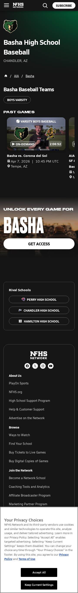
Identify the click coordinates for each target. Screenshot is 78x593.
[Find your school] (45, 5)
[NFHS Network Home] (18, 5)
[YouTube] (51, 366)
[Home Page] (5, 75)
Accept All (39, 572)
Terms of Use (27, 559)
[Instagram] (43, 366)
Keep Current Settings (39, 585)
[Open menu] (6, 5)
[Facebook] (27, 366)
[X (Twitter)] (35, 366)
